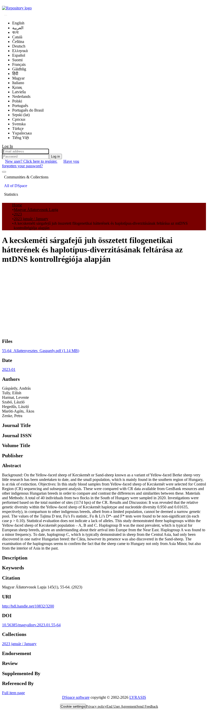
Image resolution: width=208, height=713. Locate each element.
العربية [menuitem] (17, 28)
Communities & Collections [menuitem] (26, 177)
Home (17, 205)
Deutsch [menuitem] (18, 46)
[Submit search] (5, 15)
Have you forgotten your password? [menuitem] (40, 163)
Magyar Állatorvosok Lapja (36, 209)
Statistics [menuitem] (11, 194)
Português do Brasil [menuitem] (28, 110)
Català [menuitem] (17, 37)
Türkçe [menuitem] (18, 128)
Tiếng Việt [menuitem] (20, 137)
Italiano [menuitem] (18, 83)
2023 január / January (31, 219)
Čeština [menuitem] (18, 41)
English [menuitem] (18, 23)
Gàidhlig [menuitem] (19, 69)
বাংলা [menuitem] (15, 32)
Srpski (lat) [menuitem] (21, 115)
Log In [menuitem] (7, 146)
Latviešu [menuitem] (19, 92)
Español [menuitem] (18, 55)
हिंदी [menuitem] (15, 73)
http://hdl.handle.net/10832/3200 (28, 606)
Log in (55, 156)
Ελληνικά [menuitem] (20, 51)
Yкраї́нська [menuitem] (22, 133)
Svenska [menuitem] (19, 124)
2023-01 (8, 369)
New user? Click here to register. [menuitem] (31, 161)
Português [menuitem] (20, 105)
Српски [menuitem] (18, 119)
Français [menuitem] (19, 64)
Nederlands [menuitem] (21, 96)
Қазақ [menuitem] (17, 87)
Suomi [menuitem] (17, 60)
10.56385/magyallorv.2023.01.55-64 (31, 625)
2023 (18, 214)
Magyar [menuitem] (18, 78)
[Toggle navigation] (4, 172)
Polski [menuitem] (17, 101)
